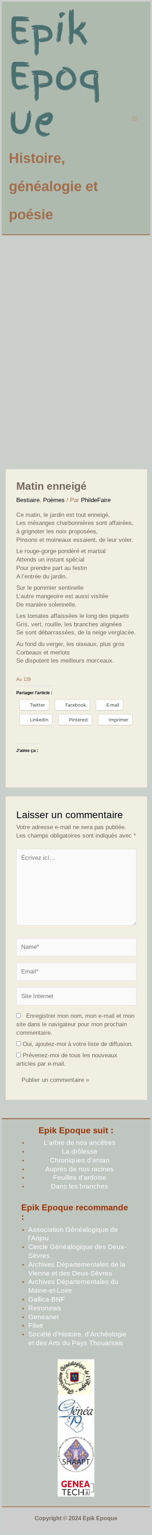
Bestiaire (28, 500)
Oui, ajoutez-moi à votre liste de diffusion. (77, 1044)
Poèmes (54, 500)
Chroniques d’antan (80, 1160)
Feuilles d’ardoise (79, 1177)
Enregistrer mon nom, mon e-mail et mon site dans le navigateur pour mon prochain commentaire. (75, 1024)
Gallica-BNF (46, 1299)
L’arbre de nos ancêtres (80, 1142)
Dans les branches (79, 1186)
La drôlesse (80, 1151)
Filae (35, 1325)
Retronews (44, 1308)
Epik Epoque (55, 76)
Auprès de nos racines (79, 1169)
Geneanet (43, 1317)
